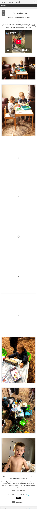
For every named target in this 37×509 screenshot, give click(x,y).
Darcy (27, 495)
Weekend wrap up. (21, 13)
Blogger (28, 508)
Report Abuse (34, 508)
